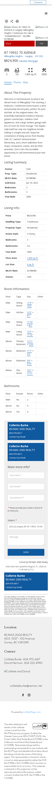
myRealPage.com (32, 712)
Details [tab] (8, 82)
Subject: (11, 520)
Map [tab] (25, 82)
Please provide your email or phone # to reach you (25, 509)
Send (26, 552)
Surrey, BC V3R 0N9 (16, 642)
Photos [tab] (17, 82)
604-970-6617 (15, 433)
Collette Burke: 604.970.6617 (22, 659)
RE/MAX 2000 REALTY (18, 635)
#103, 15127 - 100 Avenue (19, 638)
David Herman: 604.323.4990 (23, 663)
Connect (38, 2)
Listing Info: (12, 208)
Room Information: (17, 289)
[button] (23, 695)
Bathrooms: (12, 386)
